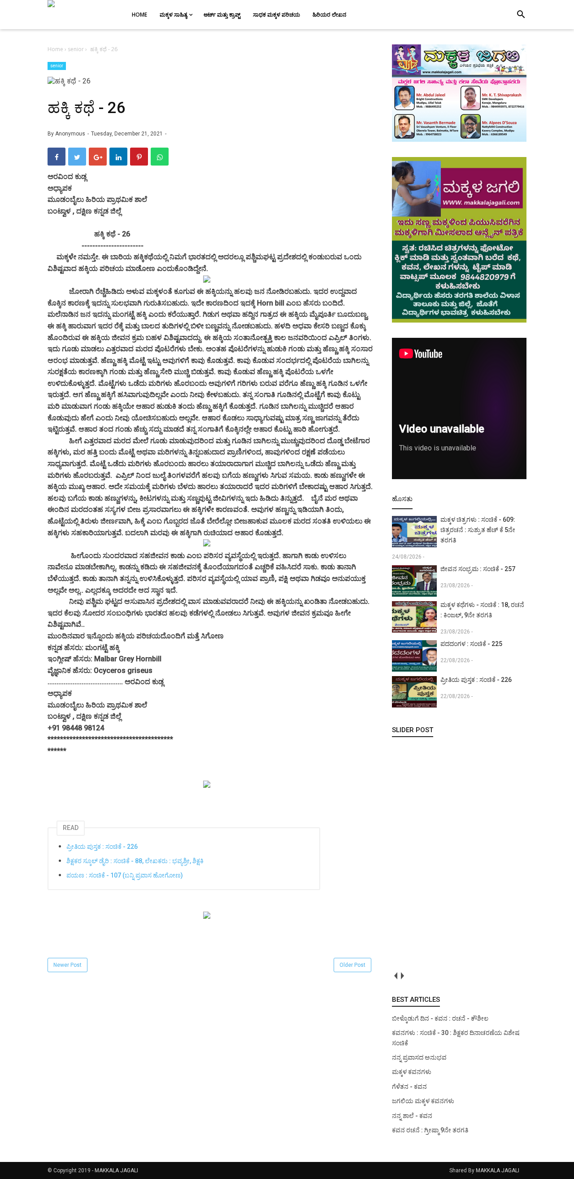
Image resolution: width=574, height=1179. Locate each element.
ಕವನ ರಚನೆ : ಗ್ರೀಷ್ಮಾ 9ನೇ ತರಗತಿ (430, 1130)
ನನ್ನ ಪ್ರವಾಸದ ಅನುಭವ (419, 1057)
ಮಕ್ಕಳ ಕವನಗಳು (411, 1071)
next (402, 976)
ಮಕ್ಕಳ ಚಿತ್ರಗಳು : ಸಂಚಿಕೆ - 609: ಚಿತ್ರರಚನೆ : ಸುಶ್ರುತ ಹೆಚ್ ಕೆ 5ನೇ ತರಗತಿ (477, 530)
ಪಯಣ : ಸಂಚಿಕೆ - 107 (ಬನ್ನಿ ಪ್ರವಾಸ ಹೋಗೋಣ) (124, 875)
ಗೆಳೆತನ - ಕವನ (409, 1086)
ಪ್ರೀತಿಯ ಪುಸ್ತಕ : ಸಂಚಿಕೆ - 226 (102, 846)
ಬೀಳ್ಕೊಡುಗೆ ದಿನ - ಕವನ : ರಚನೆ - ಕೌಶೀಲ (440, 1018)
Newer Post (67, 965)
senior (56, 65)
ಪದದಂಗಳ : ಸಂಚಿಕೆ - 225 (471, 643)
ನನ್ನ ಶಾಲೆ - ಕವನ (412, 1115)
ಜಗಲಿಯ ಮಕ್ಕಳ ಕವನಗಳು (423, 1101)
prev (395, 976)
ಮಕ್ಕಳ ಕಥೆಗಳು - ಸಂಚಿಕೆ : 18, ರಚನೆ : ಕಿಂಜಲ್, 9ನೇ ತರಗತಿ (482, 610)
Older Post (352, 965)
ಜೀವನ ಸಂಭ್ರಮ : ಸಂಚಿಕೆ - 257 (477, 568)
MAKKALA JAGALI (116, 1170)
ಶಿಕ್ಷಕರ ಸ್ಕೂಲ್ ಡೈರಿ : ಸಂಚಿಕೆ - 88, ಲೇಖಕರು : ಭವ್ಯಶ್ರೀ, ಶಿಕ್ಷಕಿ (135, 861)
